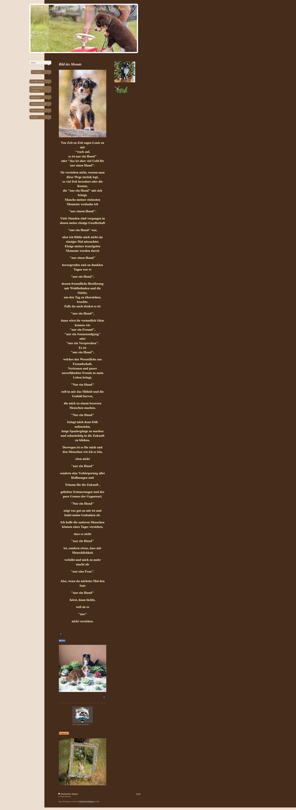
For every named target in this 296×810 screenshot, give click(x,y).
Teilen (63, 640)
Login (138, 793)
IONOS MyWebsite (86, 801)
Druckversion (65, 793)
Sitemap (75, 793)
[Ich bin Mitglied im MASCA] (82, 715)
